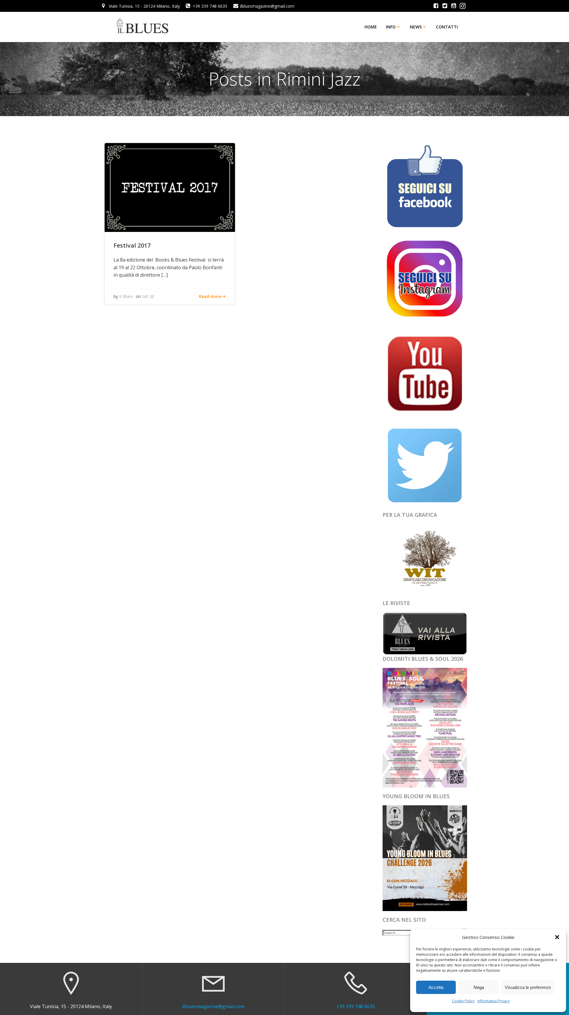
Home (371, 27)
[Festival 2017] (170, 187)
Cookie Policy (463, 1000)
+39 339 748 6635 (355, 1006)
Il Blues (126, 296)
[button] (557, 937)
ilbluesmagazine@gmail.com (213, 1006)
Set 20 (148, 296)
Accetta (436, 987)
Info (391, 27)
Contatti (447, 27)
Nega (479, 987)
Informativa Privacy (493, 1000)
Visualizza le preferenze (528, 987)
